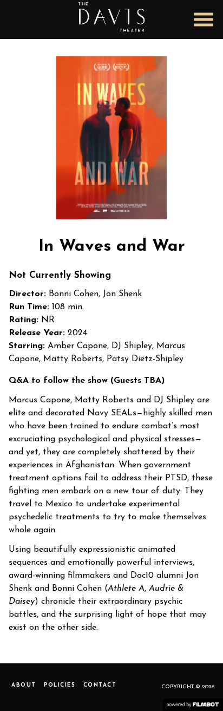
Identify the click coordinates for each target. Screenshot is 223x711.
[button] (203, 19)
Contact (100, 685)
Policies (59, 685)
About (23, 685)
